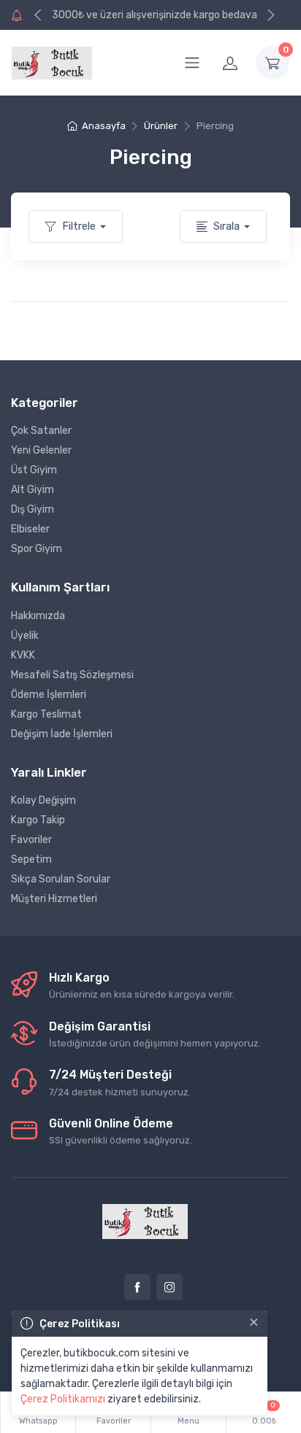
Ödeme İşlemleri (48, 694)
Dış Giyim (32, 509)
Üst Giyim (34, 470)
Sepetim (31, 859)
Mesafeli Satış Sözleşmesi (72, 675)
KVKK (23, 655)
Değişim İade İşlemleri (62, 734)
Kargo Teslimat (46, 714)
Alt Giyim (32, 490)
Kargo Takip (38, 820)
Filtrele (79, 226)
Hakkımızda (38, 616)
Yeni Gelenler (41, 450)
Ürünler (161, 125)
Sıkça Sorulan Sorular (60, 879)
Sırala (226, 226)
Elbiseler (30, 529)
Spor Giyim (36, 549)
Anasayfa (103, 125)
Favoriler (31, 840)
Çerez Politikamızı (62, 1399)
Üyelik (25, 635)
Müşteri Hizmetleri (54, 899)
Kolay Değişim (43, 800)
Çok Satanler (41, 430)
